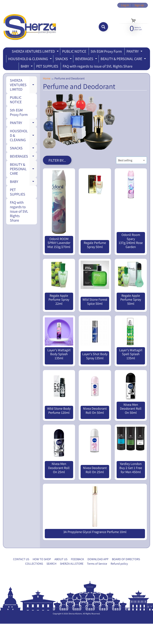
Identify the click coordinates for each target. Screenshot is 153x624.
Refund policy (119, 564)
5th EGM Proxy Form (106, 51)
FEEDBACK (77, 559)
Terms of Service (97, 564)
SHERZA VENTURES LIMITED (36, 52)
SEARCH (51, 564)
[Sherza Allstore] (29, 26)
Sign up (139, 5)
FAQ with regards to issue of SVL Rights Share (97, 66)
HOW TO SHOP (42, 559)
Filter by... (57, 160)
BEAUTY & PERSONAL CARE (124, 59)
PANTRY (135, 52)
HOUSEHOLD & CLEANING (30, 59)
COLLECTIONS (34, 564)
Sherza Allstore (75, 613)
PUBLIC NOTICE (74, 51)
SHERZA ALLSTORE (71, 564)
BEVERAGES (86, 59)
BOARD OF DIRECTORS (126, 559)
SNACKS (64, 59)
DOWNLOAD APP (98, 559)
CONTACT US (21, 559)
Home (46, 78)
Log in (125, 5)
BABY (27, 67)
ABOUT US (60, 559)
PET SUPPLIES (47, 66)
